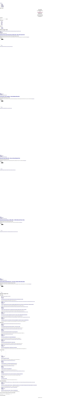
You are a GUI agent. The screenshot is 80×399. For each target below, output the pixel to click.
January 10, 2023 (3, 383)
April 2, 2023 (2, 297)
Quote (1, 22)
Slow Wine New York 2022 (4, 378)
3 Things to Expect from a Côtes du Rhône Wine (6, 368)
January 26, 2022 (1, 217)
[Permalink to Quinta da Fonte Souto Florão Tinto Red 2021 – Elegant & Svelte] (11, 339)
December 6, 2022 (3, 302)
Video (1, 24)
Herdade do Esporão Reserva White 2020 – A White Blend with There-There (12, 219)
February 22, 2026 (3, 345)
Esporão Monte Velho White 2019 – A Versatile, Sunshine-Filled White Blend (12, 281)
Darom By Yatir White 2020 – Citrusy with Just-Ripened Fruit (10, 158)
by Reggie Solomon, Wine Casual (3, 33)
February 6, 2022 (3, 376)
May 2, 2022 (2, 361)
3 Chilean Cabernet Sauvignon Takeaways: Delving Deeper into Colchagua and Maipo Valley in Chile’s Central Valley (13, 309)
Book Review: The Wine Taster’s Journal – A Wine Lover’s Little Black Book (9, 390)
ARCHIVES (2, 6)
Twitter (2, 27)
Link (1, 23)
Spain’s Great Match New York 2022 (5, 358)
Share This (1, 161)
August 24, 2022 (1, 155)
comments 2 (2, 377)
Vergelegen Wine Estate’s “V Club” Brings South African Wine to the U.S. (9, 363)
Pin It (1, 45)
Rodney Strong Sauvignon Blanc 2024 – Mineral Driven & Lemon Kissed (9, 347)
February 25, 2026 (3, 340)
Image (1, 21)
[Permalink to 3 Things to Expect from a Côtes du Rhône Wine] (7, 365)
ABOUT (2, 4)
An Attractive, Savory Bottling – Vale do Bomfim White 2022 (10, 96)
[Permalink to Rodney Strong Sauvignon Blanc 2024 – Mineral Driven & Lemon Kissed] (11, 344)
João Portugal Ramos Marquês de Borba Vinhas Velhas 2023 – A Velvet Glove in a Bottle (10, 326)
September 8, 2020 (3, 388)
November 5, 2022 (3, 356)
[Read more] (25, 160)
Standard (2, 307)
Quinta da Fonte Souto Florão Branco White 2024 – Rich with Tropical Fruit (12, 34)
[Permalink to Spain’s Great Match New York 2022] (3, 355)
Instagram (2, 28)
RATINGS (2, 5)
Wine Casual (40, 1)
